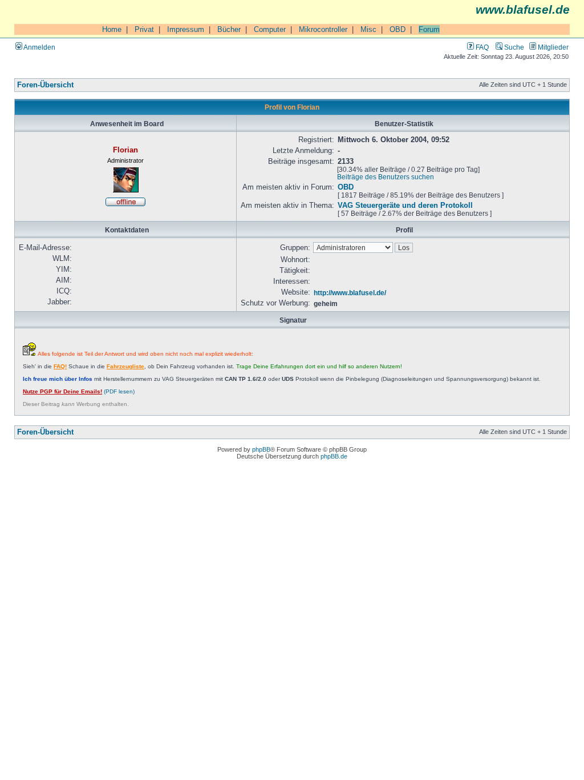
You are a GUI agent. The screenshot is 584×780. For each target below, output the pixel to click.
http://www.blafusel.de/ (350, 292)
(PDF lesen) (79, 391)
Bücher (229, 29)
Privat (144, 29)
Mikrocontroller (323, 29)
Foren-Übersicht (45, 85)
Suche (513, 47)
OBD (397, 29)
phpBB (261, 449)
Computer (270, 29)
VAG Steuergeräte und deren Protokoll (405, 206)
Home (111, 29)
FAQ (481, 47)
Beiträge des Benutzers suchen (385, 176)
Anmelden (38, 47)
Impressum (185, 29)
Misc (368, 29)
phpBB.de (334, 456)
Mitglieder (552, 47)
